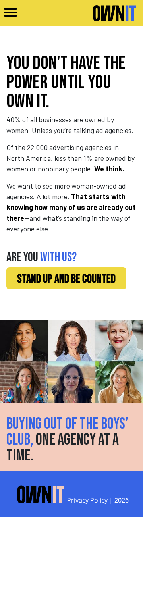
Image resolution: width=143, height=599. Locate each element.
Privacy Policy (87, 500)
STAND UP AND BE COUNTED (66, 279)
